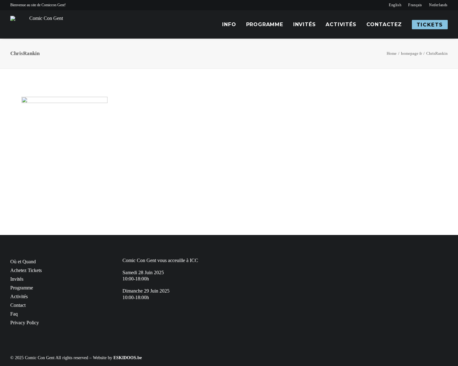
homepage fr (411, 53)
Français (415, 5)
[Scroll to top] (449, 357)
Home (392, 53)
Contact (18, 305)
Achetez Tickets (26, 270)
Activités (341, 24)
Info (229, 24)
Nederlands (438, 5)
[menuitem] (395, 5)
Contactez (384, 24)
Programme (264, 24)
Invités (304, 24)
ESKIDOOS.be (127, 357)
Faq (14, 314)
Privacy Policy (24, 322)
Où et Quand (23, 261)
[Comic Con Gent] (43, 24)
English (395, 5)
